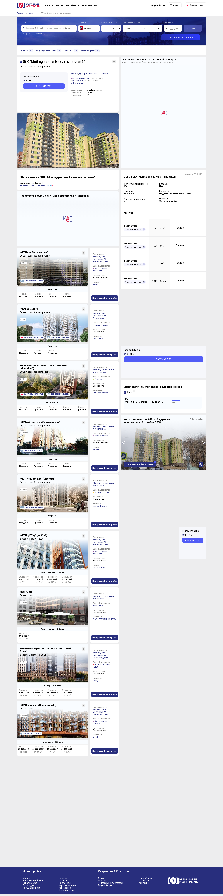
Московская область (33, 880)
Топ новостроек (66, 890)
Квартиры (52, 289)
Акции (101, 878)
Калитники (98, 605)
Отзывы (70, 50)
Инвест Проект (100, 506)
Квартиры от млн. (52, 685)
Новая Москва (30, 883)
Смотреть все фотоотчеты (141, 463)
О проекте (144, 880)
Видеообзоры (105, 885)
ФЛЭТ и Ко (98, 338)
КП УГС (96, 449)
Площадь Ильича (102, 492)
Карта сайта (65, 888)
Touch (95, 737)
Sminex (96, 284)
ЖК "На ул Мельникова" (34, 252)
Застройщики (145, 878)
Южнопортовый (100, 261)
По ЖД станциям (31, 888)
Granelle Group (99, 567)
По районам (65, 883)
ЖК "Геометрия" (29, 308)
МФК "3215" (26, 591)
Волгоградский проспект (101, 269)
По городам (28, 885)
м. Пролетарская (80, 78)
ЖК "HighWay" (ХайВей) (33, 535)
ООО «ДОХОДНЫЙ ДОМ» (104, 619)
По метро (63, 880)
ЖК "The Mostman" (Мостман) (37, 478)
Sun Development (100, 393)
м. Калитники (77, 83)
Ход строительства (48, 50)
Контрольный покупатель (111, 883)
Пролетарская (101, 436)
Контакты (144, 883)
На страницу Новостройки (104, 298)
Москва (32, 13)
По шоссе (63, 878)
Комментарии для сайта (36, 185)
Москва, (97, 256)
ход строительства (32, 280)
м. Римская (77, 80)
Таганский (103, 73)
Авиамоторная (101, 325)
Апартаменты (52, 402)
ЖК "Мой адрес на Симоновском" (40, 422)
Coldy (95, 680)
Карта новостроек (68, 885)
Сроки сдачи (89, 50)
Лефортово (98, 318)
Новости (102, 880)
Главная (20, 13)
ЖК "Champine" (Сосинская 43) (38, 705)
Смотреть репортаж (33, 337)
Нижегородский (100, 658)
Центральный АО (88, 73)
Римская (98, 379)
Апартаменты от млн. (52, 572)
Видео (26, 50)
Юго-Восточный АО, (100, 257)
